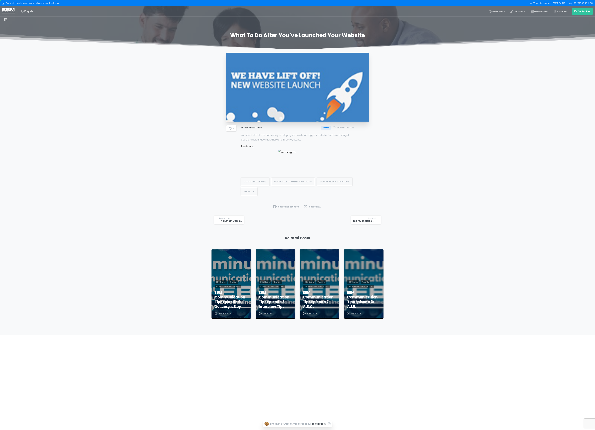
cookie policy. (319, 423)
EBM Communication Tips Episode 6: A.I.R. (362, 299)
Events (288, 373)
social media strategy (334, 181)
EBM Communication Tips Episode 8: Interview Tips (274, 299)
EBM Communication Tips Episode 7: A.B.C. (318, 299)
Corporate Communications (293, 181)
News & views (292, 388)
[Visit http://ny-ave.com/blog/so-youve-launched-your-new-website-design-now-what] (297, 161)
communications (255, 181)
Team (288, 378)
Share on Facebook (288, 206)
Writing (289, 358)
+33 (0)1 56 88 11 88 (583, 3)
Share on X (314, 206)
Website (249, 191)
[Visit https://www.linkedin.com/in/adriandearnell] (5, 19)
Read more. (247, 146)
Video (288, 368)
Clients (289, 383)
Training (289, 363)
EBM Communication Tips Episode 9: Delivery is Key (230, 299)
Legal (288, 393)
